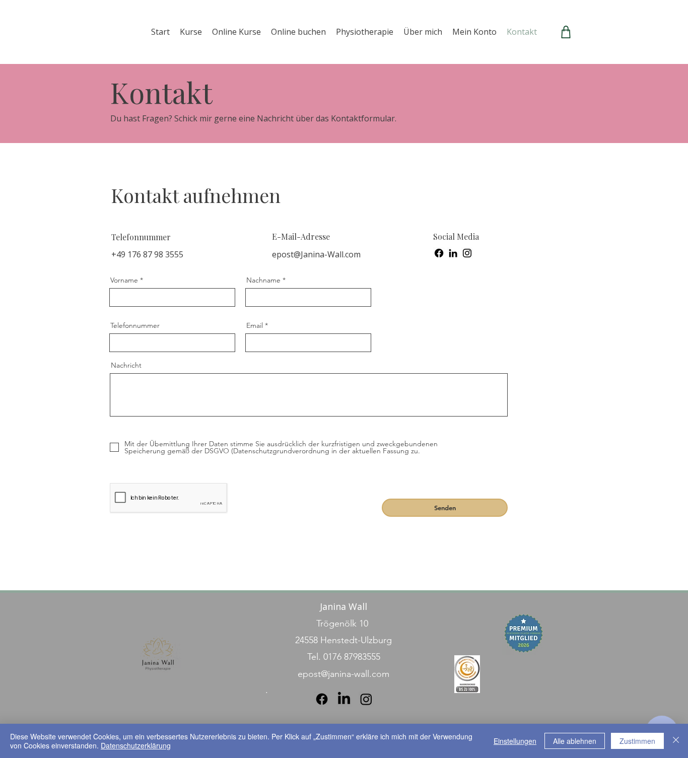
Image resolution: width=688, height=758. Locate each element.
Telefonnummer (135, 325)
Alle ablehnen (574, 741)
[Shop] (566, 32)
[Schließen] (676, 741)
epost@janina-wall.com (343, 673)
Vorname (124, 280)
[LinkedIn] (453, 253)
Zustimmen (637, 741)
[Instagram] (467, 253)
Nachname (263, 280)
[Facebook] (439, 253)
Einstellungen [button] (515, 741)
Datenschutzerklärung (136, 745)
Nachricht (126, 365)
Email (254, 325)
